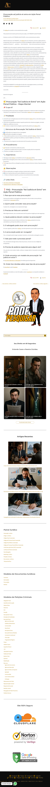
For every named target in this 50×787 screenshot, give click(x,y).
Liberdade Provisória (8, 651)
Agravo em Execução (9, 621)
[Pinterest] (9, 23)
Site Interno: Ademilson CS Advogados (11, 182)
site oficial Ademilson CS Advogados (13, 260)
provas (8, 68)
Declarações (6, 580)
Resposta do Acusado (8, 686)
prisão (42, 65)
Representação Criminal (9, 683)
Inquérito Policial (7, 647)
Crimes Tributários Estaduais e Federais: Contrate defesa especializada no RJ (20, 465)
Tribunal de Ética (7, 561)
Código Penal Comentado (9, 538)
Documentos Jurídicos (9, 559)
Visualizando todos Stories (25, 422)
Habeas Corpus (7, 644)
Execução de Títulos (8, 614)
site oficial (7, 267)
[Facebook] (4, 23)
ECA (4, 610)
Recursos (6, 663)
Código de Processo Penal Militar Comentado (13, 545)
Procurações (6, 582)
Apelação (7, 672)
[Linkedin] (11, 23)
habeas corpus (11, 67)
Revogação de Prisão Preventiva (11, 690)
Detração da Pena (9, 630)
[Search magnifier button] (45, 335)
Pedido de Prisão (7, 654)
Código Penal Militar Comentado (11, 542)
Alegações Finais (7, 600)
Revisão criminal (7, 688)
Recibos (5, 584)
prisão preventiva (29, 65)
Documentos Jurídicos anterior (8, 283)
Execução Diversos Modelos (11, 633)
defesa (6, 30)
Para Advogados (7, 552)
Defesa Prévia (7, 605)
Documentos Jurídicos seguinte (41, 283)
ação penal (37, 112)
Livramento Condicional (10, 635)
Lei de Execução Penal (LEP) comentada (12, 547)
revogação (22, 65)
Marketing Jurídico (8, 554)
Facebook (15, 267)
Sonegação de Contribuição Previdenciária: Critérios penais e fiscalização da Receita (22, 517)
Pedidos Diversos (7, 693)
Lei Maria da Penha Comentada (10, 549)
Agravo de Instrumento (10, 665)
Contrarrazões (8, 625)
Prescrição (7, 637)
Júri (4, 649)
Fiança (5, 642)
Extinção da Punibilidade (9, 617)
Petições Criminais (8, 556)
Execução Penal (7, 619)
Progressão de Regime (10, 640)
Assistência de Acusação (9, 603)
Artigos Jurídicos (7, 535)
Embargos (7, 679)
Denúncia (6, 607)
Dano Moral (7, 628)
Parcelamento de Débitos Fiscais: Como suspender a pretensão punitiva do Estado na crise (23, 491)
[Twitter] (6, 23)
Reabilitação (6, 661)
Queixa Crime (6, 656)
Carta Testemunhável (9, 676)
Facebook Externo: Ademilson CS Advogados (13, 184)
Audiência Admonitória (10, 623)
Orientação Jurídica (8, 533)
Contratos (6, 577)
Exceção (5, 612)
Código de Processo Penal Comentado (12, 540)
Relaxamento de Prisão (9, 681)
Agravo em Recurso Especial (11, 669)
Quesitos (6, 658)
